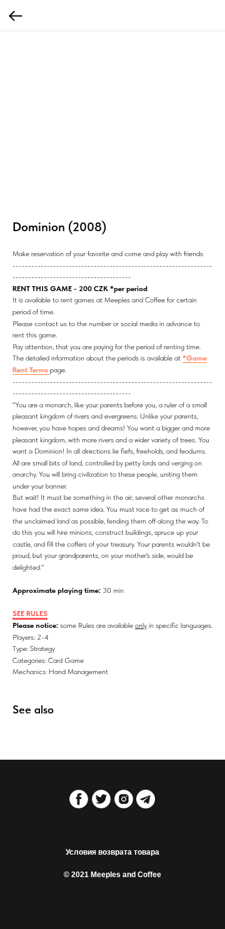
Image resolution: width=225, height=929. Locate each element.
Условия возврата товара (112, 852)
